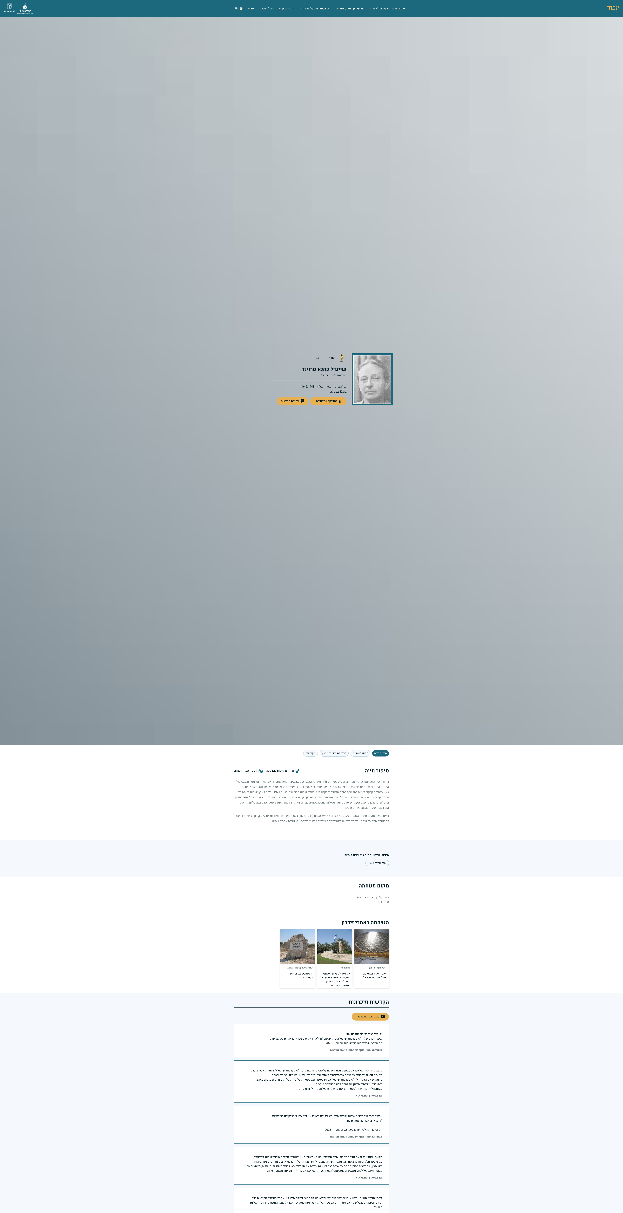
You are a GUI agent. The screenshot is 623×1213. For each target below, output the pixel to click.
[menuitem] (387, 8)
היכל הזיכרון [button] (267, 9)
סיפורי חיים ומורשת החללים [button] (389, 9)
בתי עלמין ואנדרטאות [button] (352, 9)
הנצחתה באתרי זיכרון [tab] (334, 753)
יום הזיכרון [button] (288, 9)
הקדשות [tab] (310, 753)
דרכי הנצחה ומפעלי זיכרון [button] (317, 9)
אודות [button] (251, 9)
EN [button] (236, 9)
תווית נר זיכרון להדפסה (280, 771)
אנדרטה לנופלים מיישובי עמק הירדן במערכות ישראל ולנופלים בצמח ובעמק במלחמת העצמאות (335, 979)
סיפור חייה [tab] (380, 753)
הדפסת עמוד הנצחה (246, 771)
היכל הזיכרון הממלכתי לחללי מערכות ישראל (375, 976)
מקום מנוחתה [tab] (360, 753)
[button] (292, 401)
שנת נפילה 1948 (377, 863)
